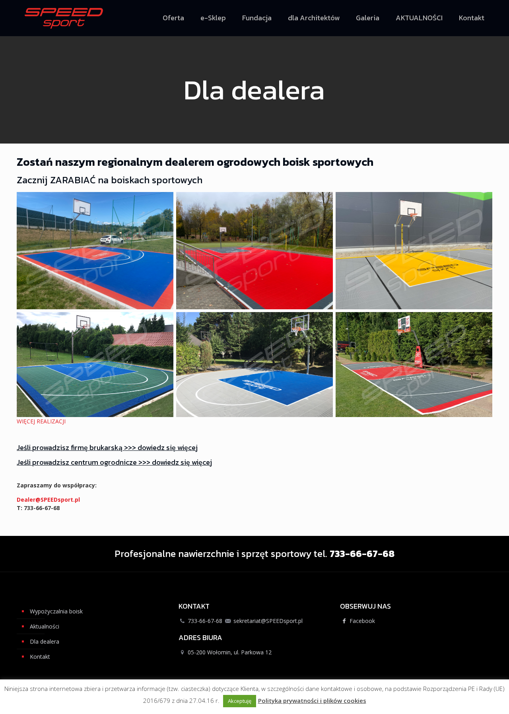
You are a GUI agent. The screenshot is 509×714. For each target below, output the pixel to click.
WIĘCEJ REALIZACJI (41, 421)
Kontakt (40, 656)
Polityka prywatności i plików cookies (312, 700)
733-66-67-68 (205, 621)
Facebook (361, 621)
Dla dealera (44, 641)
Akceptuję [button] (239, 700)
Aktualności (44, 626)
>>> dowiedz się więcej (161, 447)
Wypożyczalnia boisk (56, 611)
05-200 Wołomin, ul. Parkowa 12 (230, 652)
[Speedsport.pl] (64, 18)
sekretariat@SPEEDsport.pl (268, 621)
